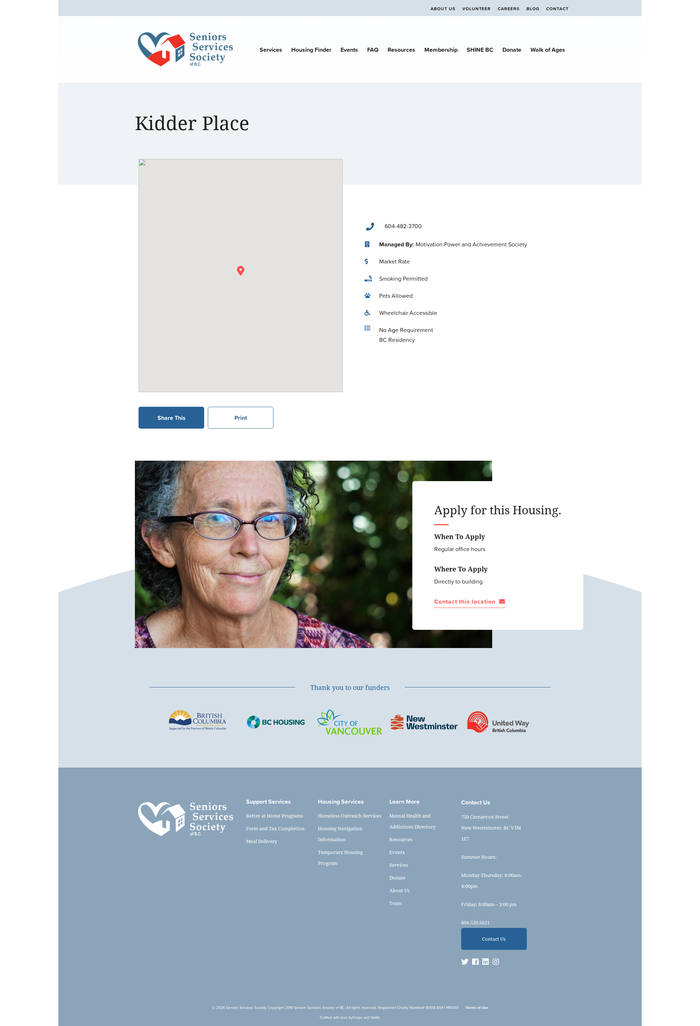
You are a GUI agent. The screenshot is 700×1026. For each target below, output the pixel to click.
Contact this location (464, 602)
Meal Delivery (261, 841)
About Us (443, 8)
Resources (401, 49)
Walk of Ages (547, 49)
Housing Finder (311, 49)
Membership (441, 49)
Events (349, 49)
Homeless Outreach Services (349, 815)
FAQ (372, 49)
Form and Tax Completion (275, 828)
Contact (557, 8)
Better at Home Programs (274, 815)
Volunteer (476, 8)
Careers (509, 8)
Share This (172, 417)
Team (395, 903)
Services (271, 49)
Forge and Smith (366, 1017)
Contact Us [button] (494, 939)
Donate (511, 49)
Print (240, 417)
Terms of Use (477, 1007)
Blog (533, 8)
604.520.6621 (475, 922)
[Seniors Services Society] (185, 67)
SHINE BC (480, 49)
